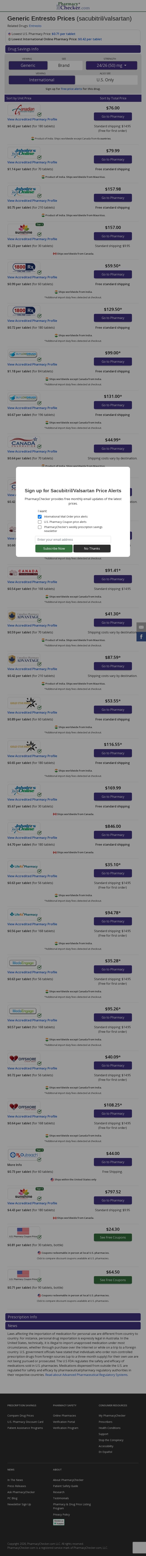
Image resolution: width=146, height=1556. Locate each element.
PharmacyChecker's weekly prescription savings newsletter (73, 529)
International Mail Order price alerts (66, 516)
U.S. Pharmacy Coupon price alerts (65, 522)
